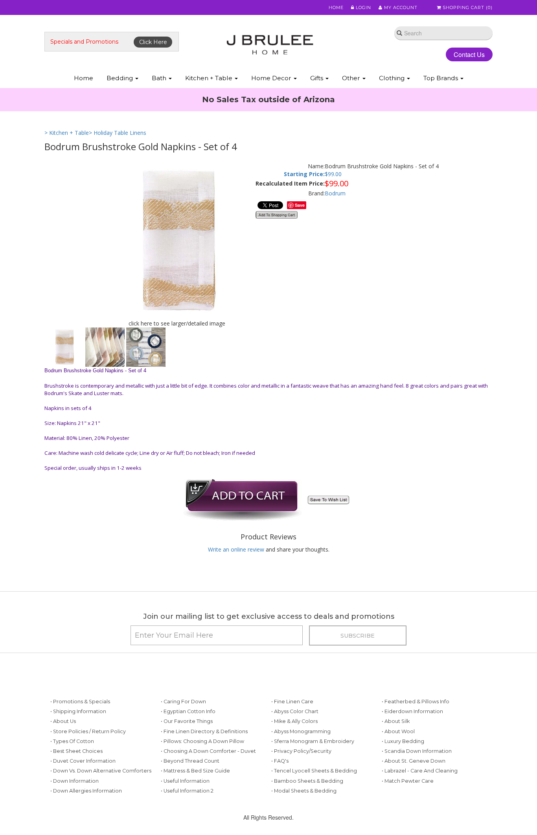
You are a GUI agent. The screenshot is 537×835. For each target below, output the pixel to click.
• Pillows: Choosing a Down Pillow (202, 741)
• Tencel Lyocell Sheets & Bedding (314, 771)
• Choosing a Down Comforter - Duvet (208, 751)
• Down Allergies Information (86, 791)
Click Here (153, 42)
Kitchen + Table (209, 78)
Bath (160, 78)
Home (336, 7)
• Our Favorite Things (187, 721)
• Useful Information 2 (187, 791)
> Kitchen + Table (66, 132)
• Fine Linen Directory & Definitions (204, 731)
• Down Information (74, 781)
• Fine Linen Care (292, 701)
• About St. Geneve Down (413, 761)
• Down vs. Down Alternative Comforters (100, 771)
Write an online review (236, 549)
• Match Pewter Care (408, 781)
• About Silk (396, 721)
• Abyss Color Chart (294, 711)
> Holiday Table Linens (117, 132)
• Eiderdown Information (412, 711)
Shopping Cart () (467, 7)
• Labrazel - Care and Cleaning (420, 771)
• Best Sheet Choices (76, 751)
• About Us (63, 721)
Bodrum (335, 193)
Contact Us (469, 54)
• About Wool (398, 731)
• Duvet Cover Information (83, 761)
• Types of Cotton (72, 741)
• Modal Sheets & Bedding (304, 791)
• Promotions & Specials (80, 701)
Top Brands (441, 78)
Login (362, 7)
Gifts (317, 78)
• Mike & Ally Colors (294, 721)
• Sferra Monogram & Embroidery (312, 741)
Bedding (120, 78)
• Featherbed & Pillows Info (415, 701)
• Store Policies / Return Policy (88, 731)
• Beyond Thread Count (190, 761)
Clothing (392, 78)
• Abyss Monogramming (301, 731)
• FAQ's (280, 761)
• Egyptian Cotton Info (188, 711)
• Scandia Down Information (417, 751)
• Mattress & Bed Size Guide (195, 771)
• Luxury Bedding (403, 741)
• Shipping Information (78, 711)
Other (352, 78)
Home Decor (272, 78)
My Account (400, 7)
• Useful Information (185, 781)
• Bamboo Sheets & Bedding (307, 781)
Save (300, 205)
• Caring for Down (183, 701)
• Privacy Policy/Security (301, 751)
